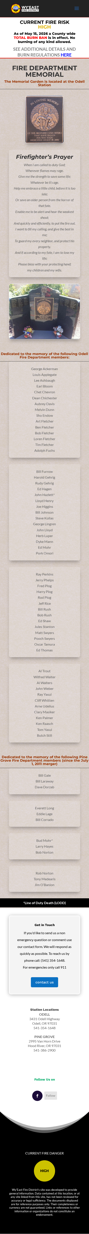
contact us (44, 982)
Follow (50, 1095)
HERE (66, 54)
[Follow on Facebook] (37, 1096)
